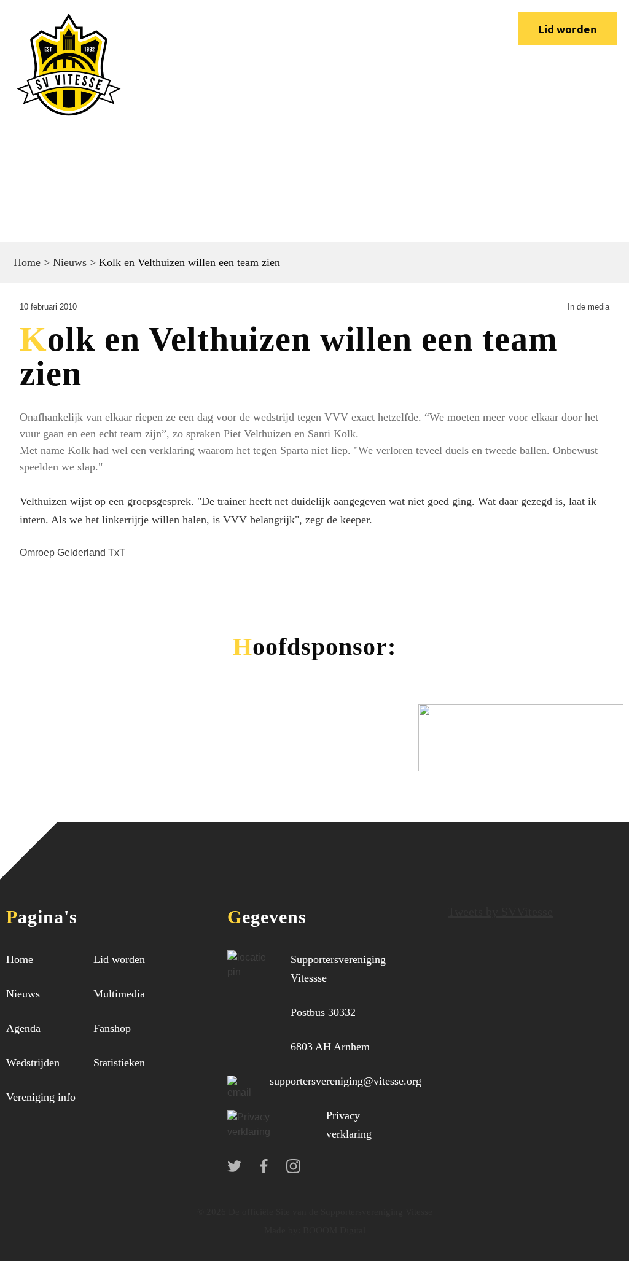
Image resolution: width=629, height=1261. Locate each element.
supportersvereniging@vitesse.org (345, 1081)
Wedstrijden (33, 1062)
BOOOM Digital (332, 1230)
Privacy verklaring (349, 1124)
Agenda (23, 1028)
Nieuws (70, 262)
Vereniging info (41, 1097)
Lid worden (567, 28)
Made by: (282, 1230)
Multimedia (119, 994)
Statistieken (119, 1062)
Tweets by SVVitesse (500, 911)
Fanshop (112, 1028)
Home (27, 262)
